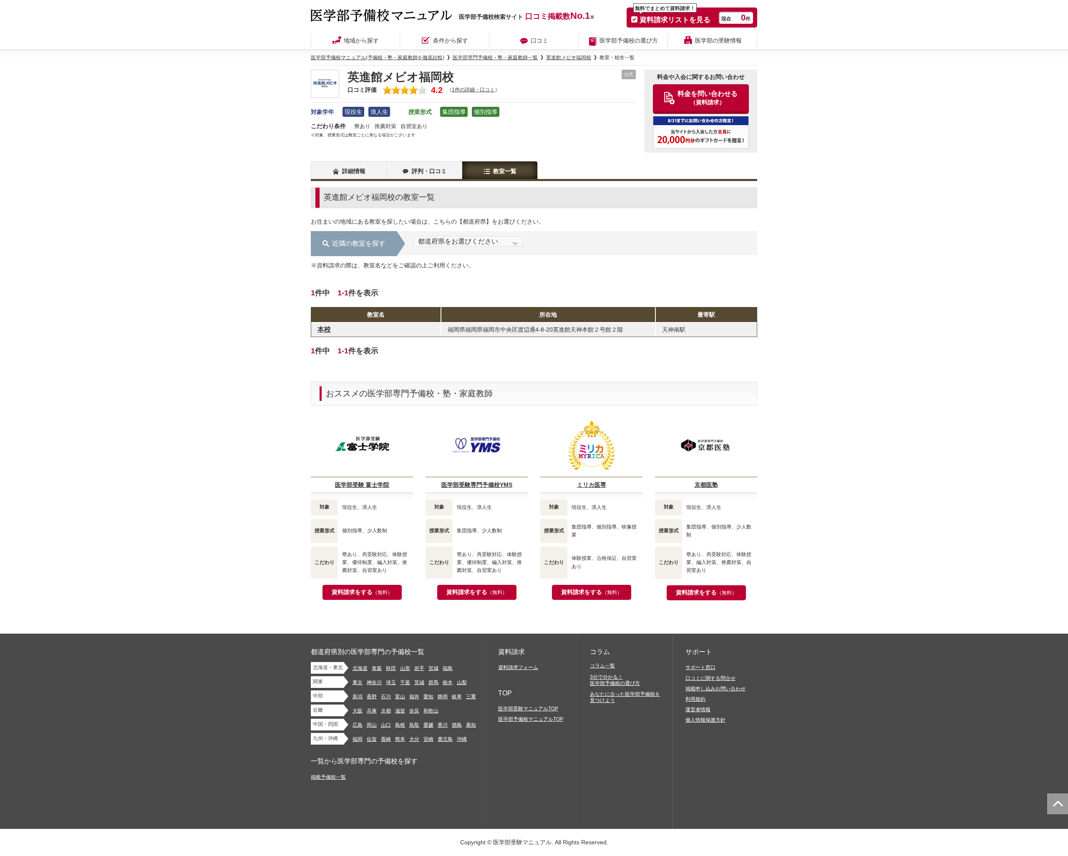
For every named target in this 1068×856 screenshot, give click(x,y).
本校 (324, 329)
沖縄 (462, 739)
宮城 (433, 668)
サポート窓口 (700, 667)
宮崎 (428, 739)
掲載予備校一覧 (328, 777)
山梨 (462, 682)
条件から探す (450, 40)
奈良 (414, 711)
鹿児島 (445, 739)
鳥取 (414, 725)
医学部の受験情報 (718, 40)
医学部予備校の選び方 (628, 40)
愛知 (428, 697)
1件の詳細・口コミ (473, 90)
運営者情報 (697, 709)
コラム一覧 (602, 666)
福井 (414, 697)
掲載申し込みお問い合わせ (715, 689)
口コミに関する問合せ (710, 678)
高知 (471, 725)
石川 (386, 697)
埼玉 (391, 682)
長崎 (386, 739)
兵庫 (372, 711)
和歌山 (430, 711)
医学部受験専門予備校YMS (476, 484)
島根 (400, 725)
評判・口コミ (429, 171)
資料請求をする (362, 592)
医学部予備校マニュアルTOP (530, 719)
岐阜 (457, 697)
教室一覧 (504, 171)
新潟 (358, 697)
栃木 (448, 682)
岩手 (419, 668)
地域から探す (361, 40)
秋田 (391, 668)
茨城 (419, 682)
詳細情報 (353, 171)
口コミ (539, 40)
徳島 (457, 725)
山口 (386, 725)
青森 (377, 668)
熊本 (400, 739)
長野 (372, 697)
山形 (405, 668)
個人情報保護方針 (705, 720)
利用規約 (695, 699)
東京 (358, 682)
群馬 (433, 682)
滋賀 (400, 711)
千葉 (405, 682)
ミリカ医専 (591, 484)
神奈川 (374, 682)
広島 (358, 725)
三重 (471, 697)
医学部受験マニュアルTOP (528, 709)
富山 (400, 697)
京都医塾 (706, 484)
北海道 (360, 668)
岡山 (372, 725)
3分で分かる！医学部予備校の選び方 (615, 680)
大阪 (358, 711)
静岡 (443, 697)
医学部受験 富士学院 (362, 484)
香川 (443, 725)
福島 (448, 668)
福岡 (358, 739)
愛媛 (428, 725)
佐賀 (372, 739)
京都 (386, 711)
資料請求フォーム (518, 667)
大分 (414, 739)
